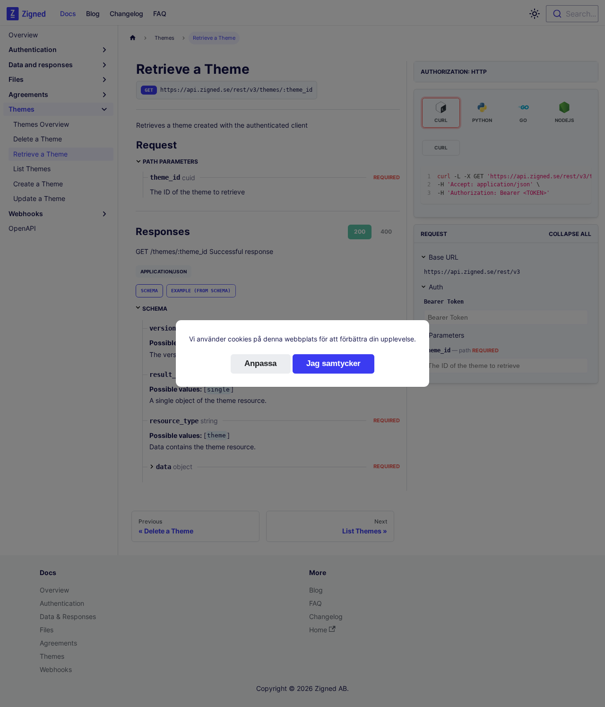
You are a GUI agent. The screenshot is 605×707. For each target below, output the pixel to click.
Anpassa (260, 363)
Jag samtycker (333, 363)
